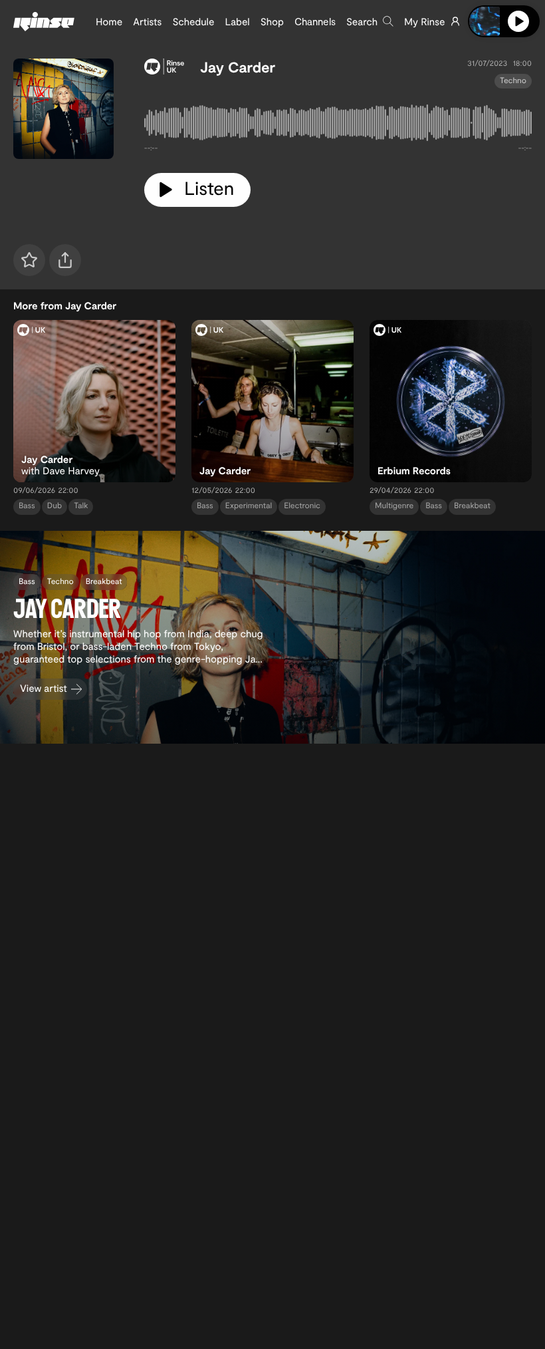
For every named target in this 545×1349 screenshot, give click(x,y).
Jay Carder (237, 67)
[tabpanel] (338, 125)
